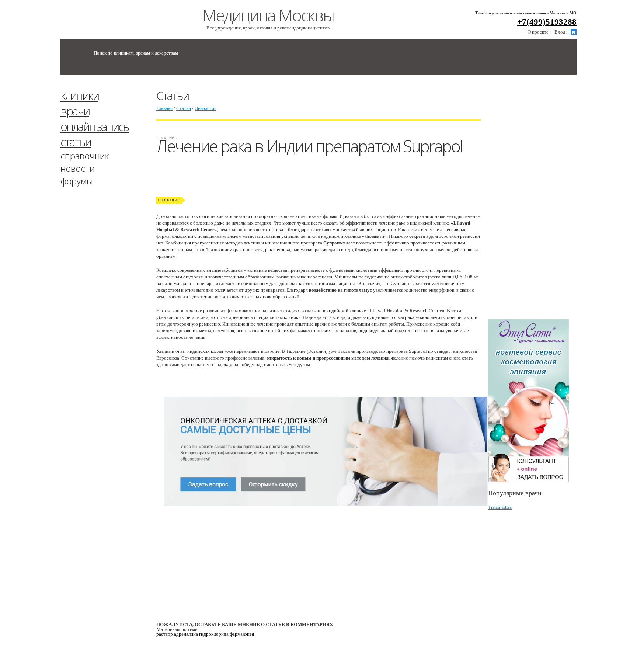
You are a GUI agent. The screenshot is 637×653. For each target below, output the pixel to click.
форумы (76, 181)
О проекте (538, 32)
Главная (164, 108)
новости (77, 168)
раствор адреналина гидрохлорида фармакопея (205, 634)
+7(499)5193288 (547, 22)
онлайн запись (94, 126)
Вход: (560, 32)
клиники (79, 95)
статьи (75, 142)
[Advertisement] (543, 200)
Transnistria (500, 507)
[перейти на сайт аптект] (325, 511)
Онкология (205, 108)
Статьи (183, 108)
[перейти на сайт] (532, 400)
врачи (74, 111)
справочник (84, 156)
